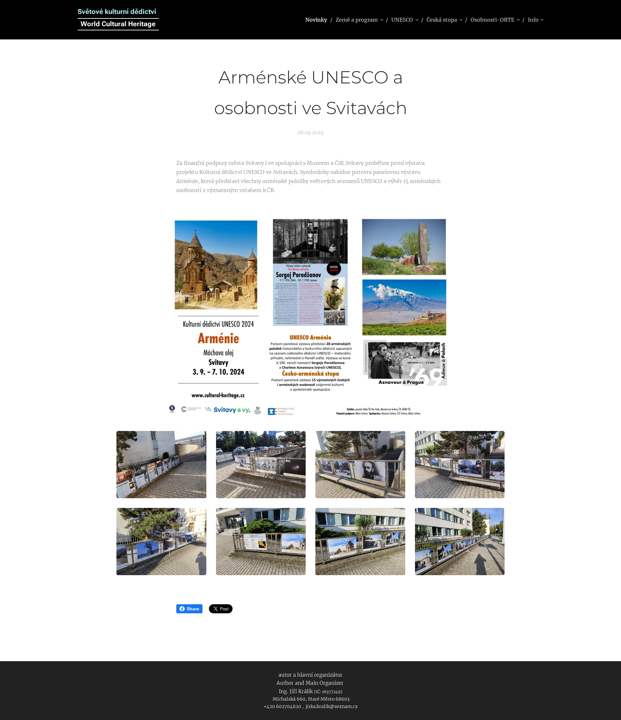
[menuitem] (318, 20)
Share (193, 608)
